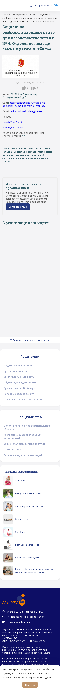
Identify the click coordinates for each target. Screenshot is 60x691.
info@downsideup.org (18, 622)
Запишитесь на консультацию (31, 340)
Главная (6, 14)
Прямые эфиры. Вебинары (19, 388)
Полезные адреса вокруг (18, 393)
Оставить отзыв (18, 206)
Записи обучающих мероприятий (24, 443)
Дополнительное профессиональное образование (26, 427)
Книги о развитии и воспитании (23, 399)
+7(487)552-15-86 (12, 122)
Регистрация (46, 5)
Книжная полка (12, 449)
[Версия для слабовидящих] (55, 5)
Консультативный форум (19, 376)
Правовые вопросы (15, 371)
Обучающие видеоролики (19, 382)
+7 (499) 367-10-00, (16, 617)
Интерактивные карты (25, 14)
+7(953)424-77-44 (12, 127)
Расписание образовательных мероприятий (22, 436)
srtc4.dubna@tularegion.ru (26, 111)
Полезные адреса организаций (22, 455)
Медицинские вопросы (17, 365)
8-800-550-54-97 (35, 617)
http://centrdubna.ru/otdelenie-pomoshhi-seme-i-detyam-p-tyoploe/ (24, 104)
